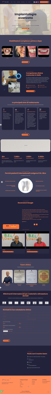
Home (21, 381)
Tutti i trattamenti (25, 134)
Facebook (33, 381)
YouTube (33, 384)
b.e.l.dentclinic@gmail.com (32, 365)
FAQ (20, 385)
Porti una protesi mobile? (7, 321)
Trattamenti (21, 384)
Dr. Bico (21, 382)
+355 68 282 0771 (44, 382)
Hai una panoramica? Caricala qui (8, 329)
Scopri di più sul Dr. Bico (30, 91)
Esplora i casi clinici (25, 28)
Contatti (21, 386)
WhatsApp (30, 362)
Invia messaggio (6, 340)
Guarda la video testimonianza (7, 251)
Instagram (33, 382)
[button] (24, 132)
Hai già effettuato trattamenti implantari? (9, 325)
